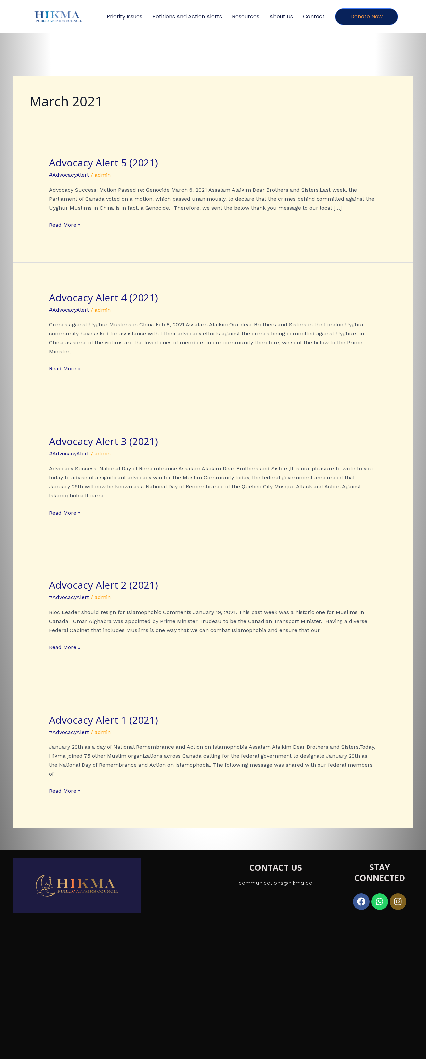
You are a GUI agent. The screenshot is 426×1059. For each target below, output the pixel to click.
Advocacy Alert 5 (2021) (103, 162)
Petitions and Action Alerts (187, 16)
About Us (281, 16)
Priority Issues (124, 16)
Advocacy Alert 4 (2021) (103, 297)
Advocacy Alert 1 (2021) (103, 720)
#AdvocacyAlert (69, 175)
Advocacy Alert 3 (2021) (103, 441)
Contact (314, 16)
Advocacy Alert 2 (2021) (103, 585)
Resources (245, 16)
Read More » (65, 224)
